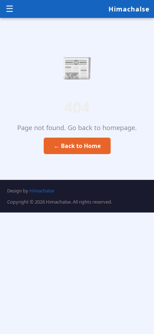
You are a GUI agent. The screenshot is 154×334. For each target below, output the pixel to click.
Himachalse (129, 9)
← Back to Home (77, 146)
